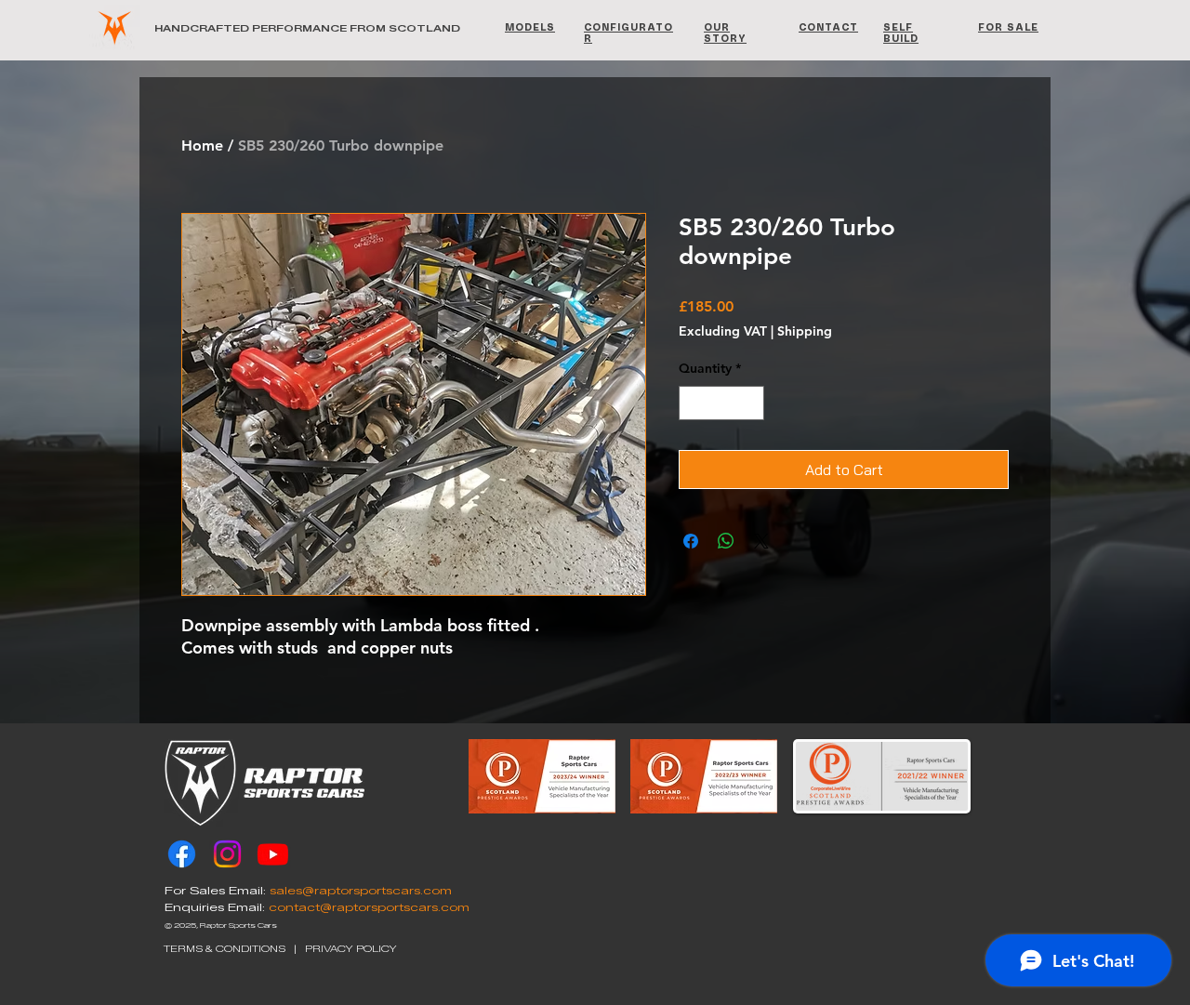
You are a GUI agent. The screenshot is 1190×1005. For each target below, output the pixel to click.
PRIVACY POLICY (351, 949)
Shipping (804, 331)
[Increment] (749, 403)
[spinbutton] (721, 403)
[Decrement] (693, 403)
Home (202, 145)
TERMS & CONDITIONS (224, 949)
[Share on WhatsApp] (726, 541)
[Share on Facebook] (691, 541)
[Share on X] (761, 541)
